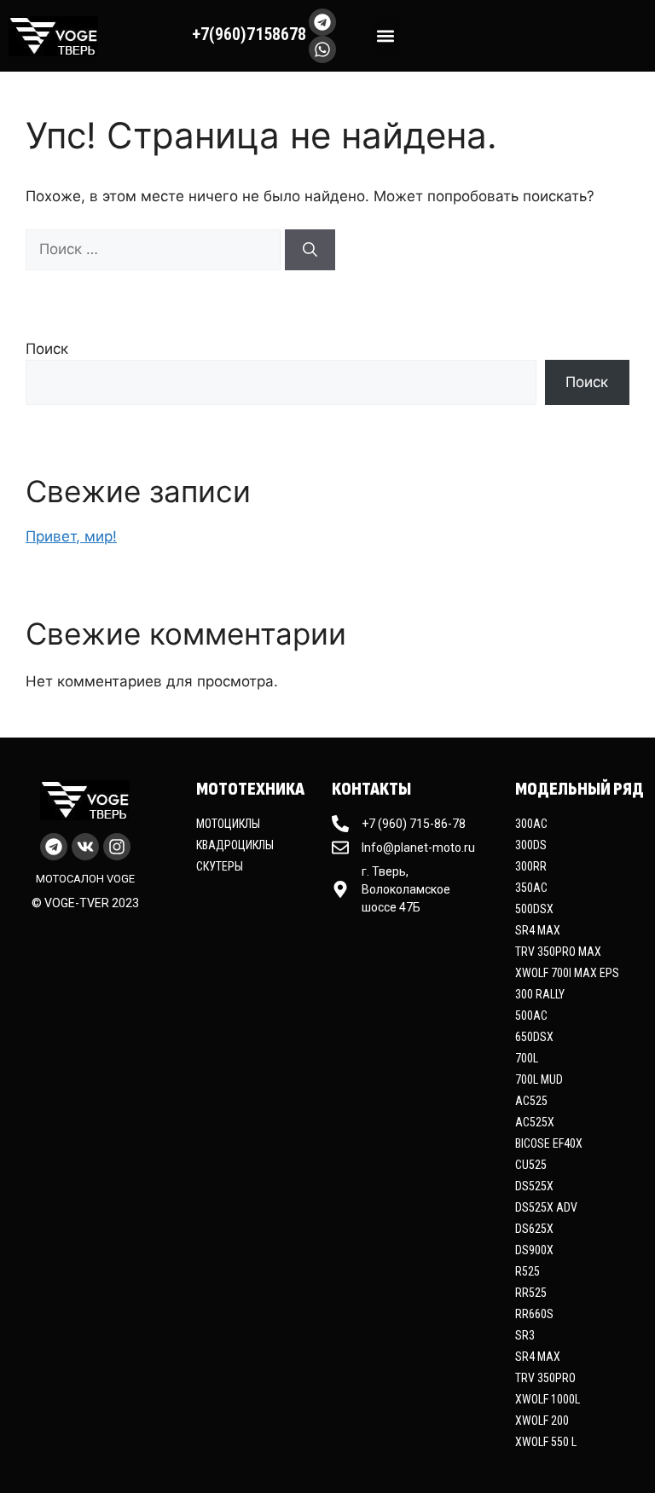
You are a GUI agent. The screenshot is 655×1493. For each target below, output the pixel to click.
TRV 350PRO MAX (558, 951)
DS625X (534, 1228)
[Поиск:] (155, 249)
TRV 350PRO (545, 1378)
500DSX (534, 909)
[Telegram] (322, 22)
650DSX (534, 1037)
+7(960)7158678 (249, 34)
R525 (527, 1271)
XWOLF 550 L (546, 1442)
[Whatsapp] (322, 49)
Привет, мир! (71, 536)
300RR (531, 866)
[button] (385, 36)
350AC (531, 887)
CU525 (531, 1165)
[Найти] (310, 249)
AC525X (534, 1122)
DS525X (534, 1186)
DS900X (534, 1250)
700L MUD (539, 1079)
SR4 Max (537, 930)
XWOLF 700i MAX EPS (567, 973)
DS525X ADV (546, 1207)
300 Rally (540, 994)
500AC (531, 1015)
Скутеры (219, 866)
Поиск (47, 348)
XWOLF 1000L (547, 1399)
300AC (531, 823)
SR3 (525, 1335)
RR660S (534, 1314)
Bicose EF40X (549, 1143)
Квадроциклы (235, 845)
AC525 (531, 1101)
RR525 (531, 1292)
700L (526, 1058)
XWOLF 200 (542, 1420)
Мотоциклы (228, 823)
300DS (531, 845)
